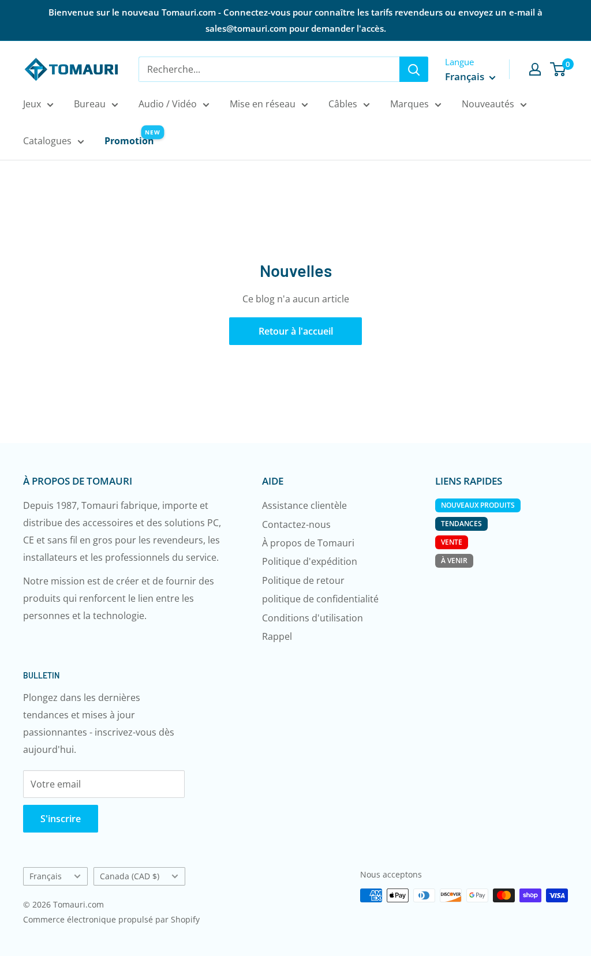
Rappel (277, 636)
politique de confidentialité (320, 599)
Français (45, 876)
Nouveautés (488, 104)
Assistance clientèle (304, 505)
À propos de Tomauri (308, 543)
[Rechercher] (413, 69)
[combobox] (269, 69)
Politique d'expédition (309, 561)
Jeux (32, 104)
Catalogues (47, 140)
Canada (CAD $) (129, 876)
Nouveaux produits (478, 505)
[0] (558, 69)
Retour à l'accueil (296, 331)
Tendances (461, 523)
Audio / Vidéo (168, 104)
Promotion (129, 140)
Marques (409, 104)
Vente (451, 542)
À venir (454, 560)
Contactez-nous (296, 524)
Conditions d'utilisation (312, 618)
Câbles (342, 104)
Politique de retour (303, 580)
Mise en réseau (263, 104)
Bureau (90, 104)
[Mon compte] (535, 69)
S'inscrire (60, 818)
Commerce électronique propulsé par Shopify (111, 919)
